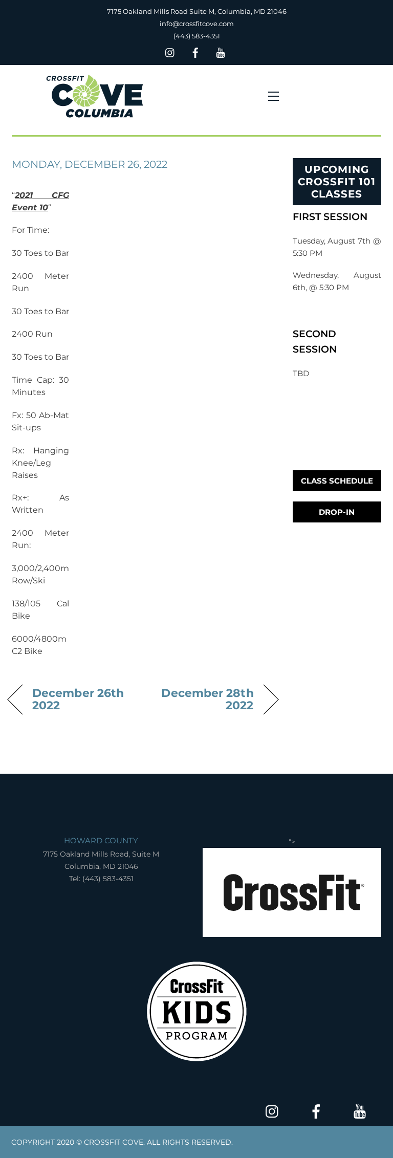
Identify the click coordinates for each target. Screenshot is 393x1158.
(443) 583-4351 (196, 36)
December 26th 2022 (78, 699)
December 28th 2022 (202, 699)
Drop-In (337, 512)
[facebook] (195, 51)
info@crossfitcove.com (197, 23)
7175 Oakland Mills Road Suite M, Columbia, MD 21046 (197, 11)
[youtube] (220, 51)
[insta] (170, 51)
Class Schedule (337, 481)
